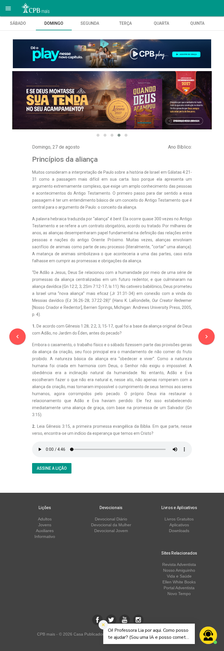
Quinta (197, 23)
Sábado (18, 23)
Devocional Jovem (111, 530)
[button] (8, 8)
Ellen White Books (179, 582)
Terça (125, 23)
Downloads (179, 530)
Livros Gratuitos (179, 519)
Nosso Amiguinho (179, 570)
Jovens (44, 524)
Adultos (45, 519)
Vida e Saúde (179, 576)
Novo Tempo (179, 593)
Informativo (44, 536)
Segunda (89, 23)
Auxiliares (45, 530)
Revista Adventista (179, 564)
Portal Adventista (179, 587)
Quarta (161, 23)
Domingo (53, 23)
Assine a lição (52, 468)
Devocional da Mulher (111, 524)
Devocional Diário (111, 519)
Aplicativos (179, 524)
